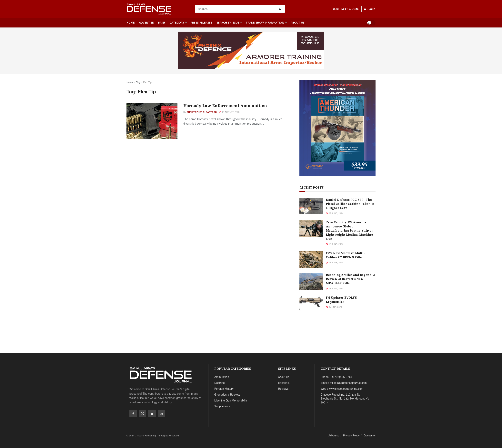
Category (177, 22)
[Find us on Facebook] (133, 413)
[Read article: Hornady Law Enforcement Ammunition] (151, 121)
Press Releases (201, 22)
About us (298, 22)
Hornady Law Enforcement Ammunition (225, 105)
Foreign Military (224, 389)
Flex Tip (147, 82)
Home (130, 22)
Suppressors (222, 406)
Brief (161, 22)
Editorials (283, 383)
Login (371, 9)
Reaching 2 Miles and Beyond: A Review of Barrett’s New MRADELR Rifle (350, 279)
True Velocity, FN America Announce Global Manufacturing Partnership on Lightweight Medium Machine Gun (350, 230)
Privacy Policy (351, 435)
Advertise (146, 22)
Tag (138, 82)
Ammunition (221, 377)
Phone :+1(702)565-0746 (336, 377)
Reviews (283, 389)
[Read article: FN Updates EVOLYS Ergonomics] (311, 304)
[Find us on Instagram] (161, 413)
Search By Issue (227, 22)
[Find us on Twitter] (142, 413)
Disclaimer (370, 435)
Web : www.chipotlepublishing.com (342, 389)
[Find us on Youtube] (152, 413)
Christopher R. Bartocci (202, 111)
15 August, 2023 (230, 111)
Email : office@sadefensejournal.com (344, 383)
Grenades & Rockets (227, 394)
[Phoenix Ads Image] (251, 50)
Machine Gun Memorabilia (230, 400)
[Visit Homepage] (157, 9)
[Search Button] (281, 9)
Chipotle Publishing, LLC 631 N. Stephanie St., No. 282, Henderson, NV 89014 (345, 398)
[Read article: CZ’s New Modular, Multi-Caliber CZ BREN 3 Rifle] (311, 259)
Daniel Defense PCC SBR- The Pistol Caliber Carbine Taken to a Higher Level (350, 204)
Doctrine (219, 383)
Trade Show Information (265, 22)
